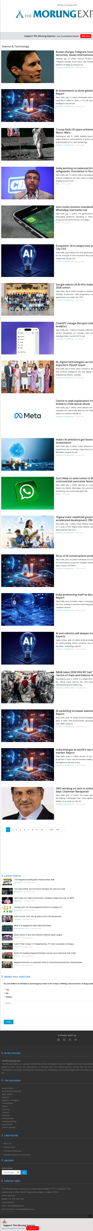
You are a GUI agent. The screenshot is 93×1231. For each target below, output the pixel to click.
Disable (5, 1106)
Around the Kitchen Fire (11, 1091)
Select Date (7, 1168)
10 (41, 829)
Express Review (8, 1127)
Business (17, 919)
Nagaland (18, 882)
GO (24, 1172)
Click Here (85, 36)
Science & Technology (65, 67)
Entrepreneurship (9, 1121)
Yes (7, 989)
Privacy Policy (9, 1147)
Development (7, 1103)
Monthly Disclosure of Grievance (17, 1154)
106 (51, 829)
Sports (17, 938)
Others (8, 997)
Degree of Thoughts (10, 1100)
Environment (7, 1124)
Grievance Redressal (12, 1151)
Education (6, 1115)
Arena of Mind (7, 1088)
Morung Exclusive (21, 928)
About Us (8, 1143)
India (58, 184)
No (6, 993)
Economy (5, 1109)
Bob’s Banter (7, 1094)
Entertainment (8, 1118)
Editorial (5, 1112)
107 (57, 829)
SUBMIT (8, 1022)
